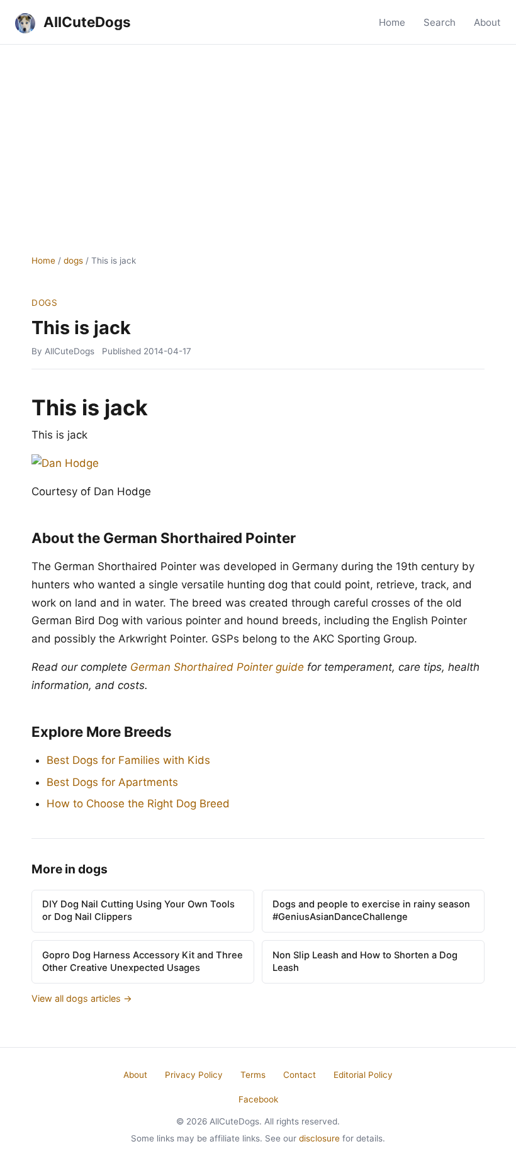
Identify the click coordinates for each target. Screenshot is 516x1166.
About (487, 22)
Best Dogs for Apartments (112, 782)
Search (439, 22)
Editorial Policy (363, 1075)
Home (392, 22)
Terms (253, 1075)
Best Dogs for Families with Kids (128, 760)
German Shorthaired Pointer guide (217, 667)
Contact (299, 1075)
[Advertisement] (258, 139)
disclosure (319, 1138)
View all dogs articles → (81, 998)
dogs (73, 260)
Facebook (258, 1099)
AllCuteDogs (85, 21)
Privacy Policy (194, 1075)
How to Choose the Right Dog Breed (138, 803)
